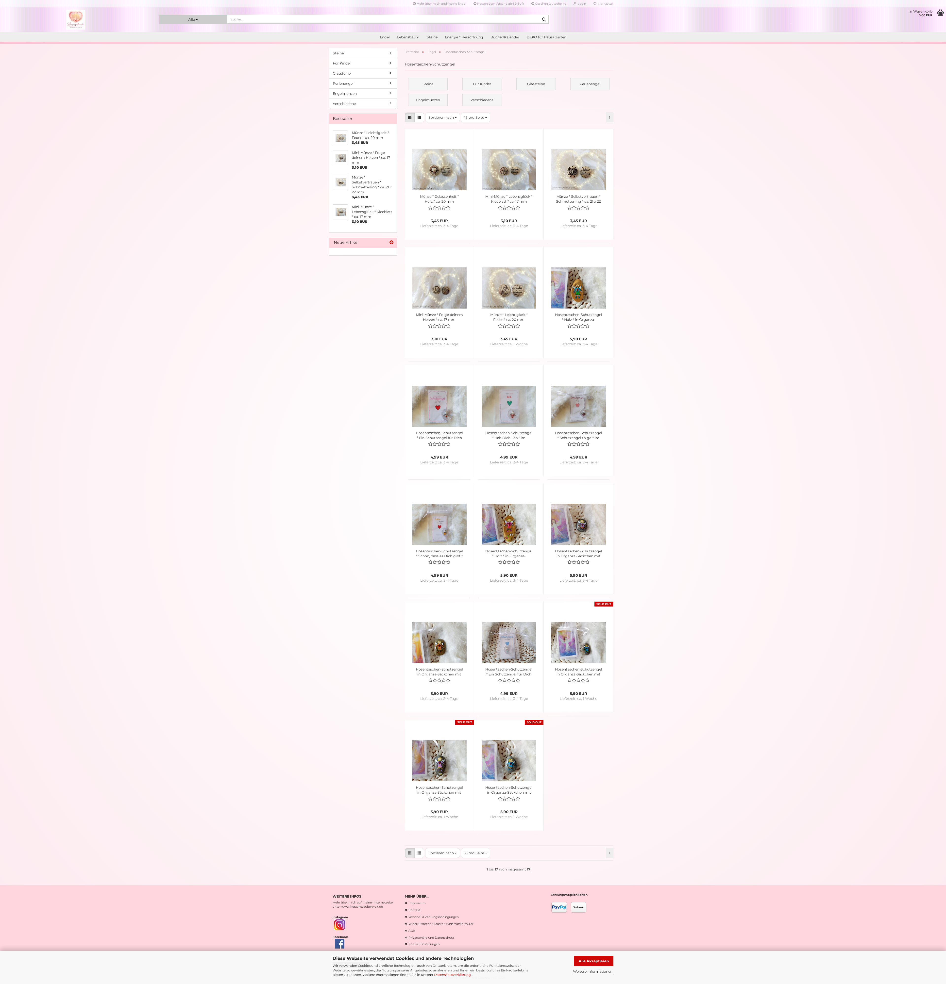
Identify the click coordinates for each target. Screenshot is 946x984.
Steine (432, 37)
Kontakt (414, 910)
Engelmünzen (345, 93)
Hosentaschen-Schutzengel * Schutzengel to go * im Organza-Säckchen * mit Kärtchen (578, 435)
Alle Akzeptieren (594, 961)
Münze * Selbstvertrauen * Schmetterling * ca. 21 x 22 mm (578, 199)
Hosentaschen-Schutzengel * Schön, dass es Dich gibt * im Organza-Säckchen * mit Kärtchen (439, 553)
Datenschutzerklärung (452, 975)
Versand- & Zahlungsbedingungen (433, 917)
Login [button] (581, 3)
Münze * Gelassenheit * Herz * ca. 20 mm (439, 199)
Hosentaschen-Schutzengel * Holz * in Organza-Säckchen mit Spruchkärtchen (578, 317)
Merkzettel (604, 3)
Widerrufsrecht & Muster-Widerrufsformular (440, 924)
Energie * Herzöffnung (464, 37)
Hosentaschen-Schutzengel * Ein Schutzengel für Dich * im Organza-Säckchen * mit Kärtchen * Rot (439, 435)
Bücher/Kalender (504, 37)
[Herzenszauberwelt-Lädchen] (76, 19)
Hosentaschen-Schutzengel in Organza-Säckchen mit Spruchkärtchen (578, 553)
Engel (385, 37)
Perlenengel (343, 83)
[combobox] (442, 117)
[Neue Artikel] (391, 243)
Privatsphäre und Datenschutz (431, 937)
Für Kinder (342, 63)
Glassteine (342, 73)
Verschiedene (344, 103)
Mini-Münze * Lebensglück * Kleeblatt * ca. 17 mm (508, 199)
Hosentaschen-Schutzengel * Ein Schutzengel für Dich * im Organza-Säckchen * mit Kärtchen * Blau (508, 672)
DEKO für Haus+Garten (546, 37)
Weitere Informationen (592, 971)
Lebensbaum (408, 37)
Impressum (417, 903)
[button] (410, 117)
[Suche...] (544, 19)
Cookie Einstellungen (424, 944)
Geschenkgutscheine (550, 3)
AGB (411, 931)
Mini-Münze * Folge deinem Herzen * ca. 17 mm (439, 317)
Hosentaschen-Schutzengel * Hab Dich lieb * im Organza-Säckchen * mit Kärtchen (508, 435)
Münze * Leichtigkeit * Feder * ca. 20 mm (508, 317)
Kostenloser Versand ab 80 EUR (500, 3)
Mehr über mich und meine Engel (441, 3)
